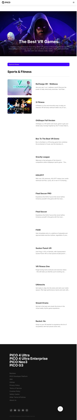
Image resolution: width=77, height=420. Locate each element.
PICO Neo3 (18, 362)
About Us (13, 400)
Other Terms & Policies (18, 397)
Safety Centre (14, 394)
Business (13, 373)
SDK (11, 379)
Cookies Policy (15, 391)
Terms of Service (16, 388)
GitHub (12, 382)
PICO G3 (16, 365)
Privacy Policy (15, 385)
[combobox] (38, 64)
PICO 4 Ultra (20, 355)
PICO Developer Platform (19, 376)
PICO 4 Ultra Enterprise (29, 358)
